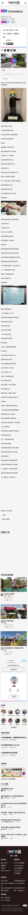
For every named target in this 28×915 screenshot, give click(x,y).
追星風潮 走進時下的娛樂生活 (11, 820)
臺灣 (7, 30)
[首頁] (14, 3)
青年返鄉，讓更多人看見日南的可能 (13, 812)
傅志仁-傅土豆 (8, 596)
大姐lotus (17, 715)
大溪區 (16, 30)
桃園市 (11, 30)
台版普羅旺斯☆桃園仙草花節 (13, 648)
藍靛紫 (5, 829)
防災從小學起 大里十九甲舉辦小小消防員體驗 (14, 835)
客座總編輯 (17, 873)
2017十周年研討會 (19, 883)
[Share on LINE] (11, 50)
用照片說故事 (5, 890)
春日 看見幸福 (8, 621)
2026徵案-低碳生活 (19, 881)
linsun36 (5, 838)
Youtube (16, 856)
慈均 (24, 715)
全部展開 (13, 727)
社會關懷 (9, 33)
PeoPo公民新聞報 (19, 863)
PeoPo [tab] (11, 660)
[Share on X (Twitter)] (8, 50)
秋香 (4, 807)
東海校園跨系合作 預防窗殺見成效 (12, 796)
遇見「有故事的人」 (19, 890)
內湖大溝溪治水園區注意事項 (10, 827)
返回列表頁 (13, 669)
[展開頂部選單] (25, 2)
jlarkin (3, 715)
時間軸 (3, 868)
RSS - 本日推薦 (5, 900)
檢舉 (13, 21)
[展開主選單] (2, 2)
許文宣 (5, 814)
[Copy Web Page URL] (14, 50)
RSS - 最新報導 (5, 898)
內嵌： (4, 70)
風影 (4, 790)
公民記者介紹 (18, 870)
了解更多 (13, 696)
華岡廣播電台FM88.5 (8, 821)
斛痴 (5, 623)
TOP (25, 905)
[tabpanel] (13, 665)
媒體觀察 (16, 33)
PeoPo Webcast (18, 865)
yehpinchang (11, 715)
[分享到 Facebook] (5, 50)
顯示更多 (8, 40)
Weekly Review (5, 870)
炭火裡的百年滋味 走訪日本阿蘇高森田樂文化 (14, 804)
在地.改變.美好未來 (19, 888)
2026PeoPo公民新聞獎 (8, 779)
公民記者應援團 (18, 868)
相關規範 (3, 865)
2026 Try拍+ (4, 881)
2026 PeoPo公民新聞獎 (7, 884)
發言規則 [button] (23, 660)
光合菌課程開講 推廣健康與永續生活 (13, 737)
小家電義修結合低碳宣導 (9, 753)
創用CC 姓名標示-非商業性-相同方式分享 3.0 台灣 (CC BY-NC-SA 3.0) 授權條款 (10, 43)
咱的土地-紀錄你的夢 (7, 888)
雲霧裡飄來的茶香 (7, 789)
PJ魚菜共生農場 (9, 594)
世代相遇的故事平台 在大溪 (10, 745)
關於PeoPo (4, 863)
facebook (11, 856)
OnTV (4, 11)
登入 (19, 665)
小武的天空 (6, 798)
